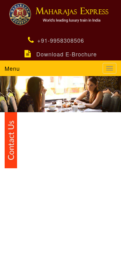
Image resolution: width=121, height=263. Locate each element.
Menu (12, 68)
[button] (9, 94)
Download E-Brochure (66, 54)
